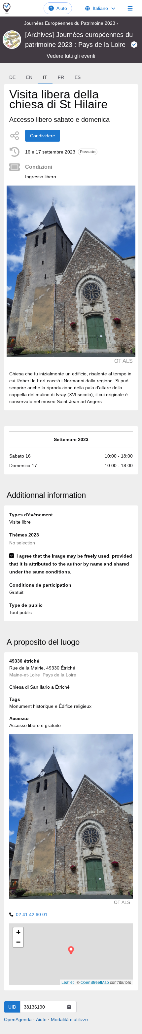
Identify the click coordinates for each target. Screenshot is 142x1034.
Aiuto (61, 8)
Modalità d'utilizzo (69, 1019)
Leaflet (67, 982)
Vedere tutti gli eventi (71, 56)
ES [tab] (78, 77)
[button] (71, 950)
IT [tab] (45, 77)
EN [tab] (29, 77)
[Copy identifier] (69, 1007)
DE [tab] (12, 77)
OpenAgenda (18, 1019)
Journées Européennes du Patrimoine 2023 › (71, 23)
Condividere (42, 135)
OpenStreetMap (95, 982)
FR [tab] (61, 77)
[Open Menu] (130, 8)
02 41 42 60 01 (32, 914)
